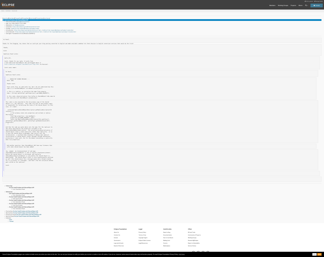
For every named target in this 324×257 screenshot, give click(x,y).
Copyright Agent (143, 237)
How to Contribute (168, 237)
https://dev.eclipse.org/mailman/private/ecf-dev (26, 26)
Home (2, 10)
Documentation (167, 235)
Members (272, 5)
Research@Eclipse (193, 240)
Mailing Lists (166, 240)
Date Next (11, 18)
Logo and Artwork (118, 243)
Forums (165, 243)
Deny (314, 254)
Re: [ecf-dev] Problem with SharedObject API (21, 187)
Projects (293, 5)
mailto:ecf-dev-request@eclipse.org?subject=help (25, 28)
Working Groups (283, 5)
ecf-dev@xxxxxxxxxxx (18, 25)
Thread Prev (18, 18)
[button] (306, 5)
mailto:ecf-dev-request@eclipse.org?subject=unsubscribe (60, 32)
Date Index (32, 18)
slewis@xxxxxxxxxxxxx (23, 21)
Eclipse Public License (145, 240)
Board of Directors (119, 246)
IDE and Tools (191, 232)
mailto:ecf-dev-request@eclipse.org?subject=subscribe (57, 30)
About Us (116, 232)
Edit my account (309, 1)
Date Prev (5, 18)
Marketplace (166, 246)
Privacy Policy (142, 232)
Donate (317, 5)
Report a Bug (166, 232)
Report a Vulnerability (194, 243)
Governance (117, 240)
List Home (47, 18)
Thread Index (39, 18)
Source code (14, 10)
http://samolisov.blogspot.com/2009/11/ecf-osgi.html (22, 64)
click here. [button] (182, 254)
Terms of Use (142, 235)
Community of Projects (194, 235)
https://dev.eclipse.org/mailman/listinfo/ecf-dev (27, 30)
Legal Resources (143, 243)
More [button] (300, 5)
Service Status (192, 246)
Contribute (8, 10)
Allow (319, 254)
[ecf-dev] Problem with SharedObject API (20, 193)
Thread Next (25, 18)
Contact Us (117, 235)
